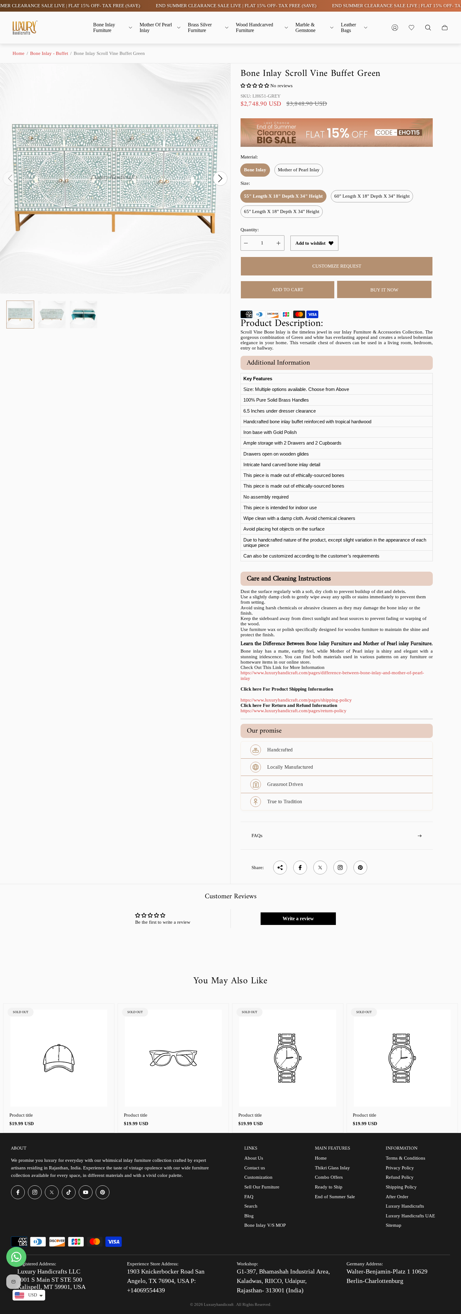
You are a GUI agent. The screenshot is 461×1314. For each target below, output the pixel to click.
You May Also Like (230, 981)
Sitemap (393, 1225)
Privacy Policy (400, 1167)
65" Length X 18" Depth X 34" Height (281, 211)
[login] (395, 28)
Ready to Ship (328, 1186)
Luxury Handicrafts (405, 1206)
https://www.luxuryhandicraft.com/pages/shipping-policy (296, 699)
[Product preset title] (58, 1058)
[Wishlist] (411, 28)
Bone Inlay (255, 169)
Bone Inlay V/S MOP (265, 1225)
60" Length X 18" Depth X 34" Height (372, 196)
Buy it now (384, 289)
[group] (20, 314)
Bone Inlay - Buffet (49, 53)
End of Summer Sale (335, 1196)
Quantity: (250, 229)
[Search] (428, 28)
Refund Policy (400, 1177)
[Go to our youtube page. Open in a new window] (86, 1192)
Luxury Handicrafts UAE (410, 1215)
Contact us (254, 1167)
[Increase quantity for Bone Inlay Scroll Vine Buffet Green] (278, 243)
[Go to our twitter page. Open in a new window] (52, 1192)
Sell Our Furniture (261, 1186)
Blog (249, 1215)
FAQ (248, 1196)
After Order (397, 1196)
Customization (258, 1177)
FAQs (257, 835)
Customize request (336, 266)
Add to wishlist (310, 243)
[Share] (280, 867)
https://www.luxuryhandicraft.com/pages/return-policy (294, 710)
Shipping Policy (401, 1186)
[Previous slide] (10, 178)
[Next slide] (220, 178)
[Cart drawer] (445, 28)
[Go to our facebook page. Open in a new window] (18, 1192)
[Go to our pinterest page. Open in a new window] (102, 1192)
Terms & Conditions (405, 1158)
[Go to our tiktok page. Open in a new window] (69, 1192)
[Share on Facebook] (300, 867)
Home (18, 53)
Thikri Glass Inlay (332, 1167)
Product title (21, 1115)
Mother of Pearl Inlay (299, 169)
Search (250, 1206)
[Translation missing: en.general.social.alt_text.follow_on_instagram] (340, 867)
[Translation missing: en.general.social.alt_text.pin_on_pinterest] (360, 867)
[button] (255, 85)
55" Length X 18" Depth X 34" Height (283, 196)
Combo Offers (329, 1177)
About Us (253, 1158)
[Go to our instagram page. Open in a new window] (35, 1192)
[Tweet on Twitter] (320, 867)
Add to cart (287, 289)
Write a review (298, 918)
